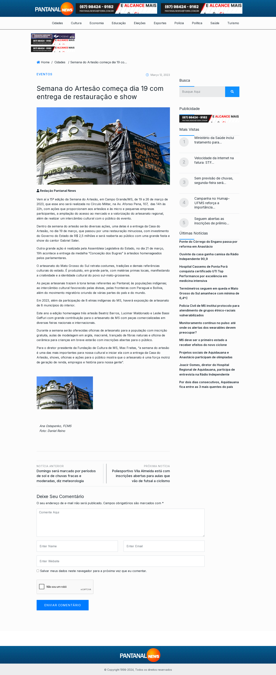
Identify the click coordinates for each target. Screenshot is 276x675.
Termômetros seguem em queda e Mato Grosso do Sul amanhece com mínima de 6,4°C (209, 293)
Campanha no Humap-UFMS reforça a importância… (212, 202)
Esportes (160, 23)
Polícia (179, 23)
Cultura (76, 23)
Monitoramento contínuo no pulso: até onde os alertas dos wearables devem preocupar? (207, 327)
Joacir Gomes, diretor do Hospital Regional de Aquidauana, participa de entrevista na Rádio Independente (207, 369)
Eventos (44, 74)
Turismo (233, 23)
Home (45, 62)
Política (197, 23)
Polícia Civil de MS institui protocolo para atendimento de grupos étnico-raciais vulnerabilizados (209, 310)
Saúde (214, 23)
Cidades (57, 23)
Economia (97, 23)
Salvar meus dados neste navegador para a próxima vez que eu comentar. (93, 571)
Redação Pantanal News (57, 191)
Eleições (140, 23)
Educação (119, 23)
